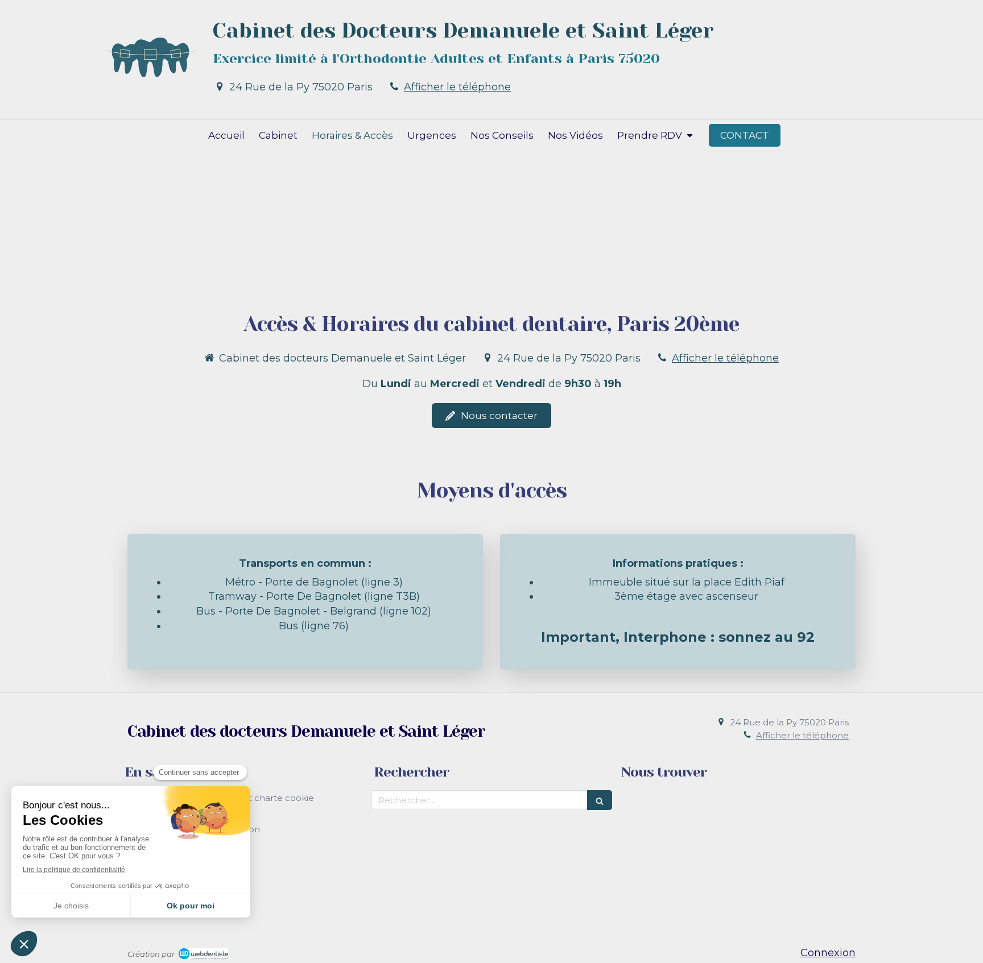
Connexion (828, 953)
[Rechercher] (599, 800)
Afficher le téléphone (457, 87)
